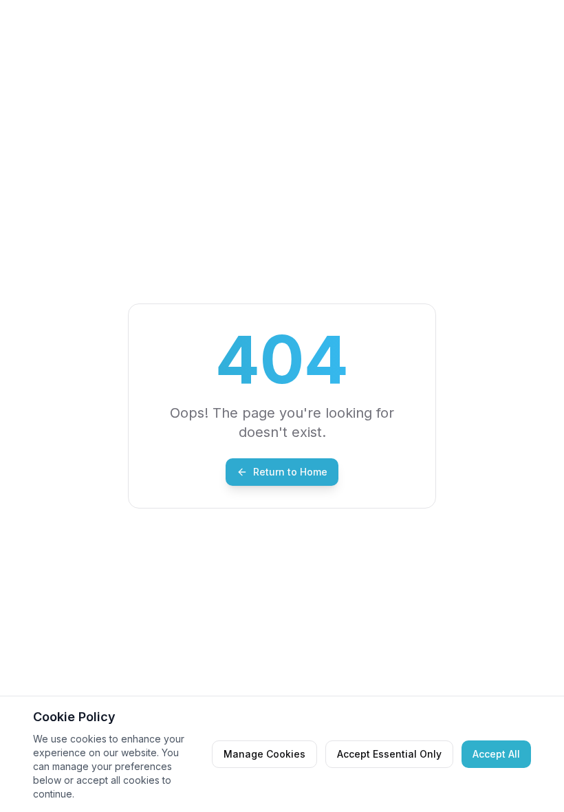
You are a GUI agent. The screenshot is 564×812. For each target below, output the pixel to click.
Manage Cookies (264, 754)
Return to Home (290, 472)
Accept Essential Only (389, 754)
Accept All (496, 754)
